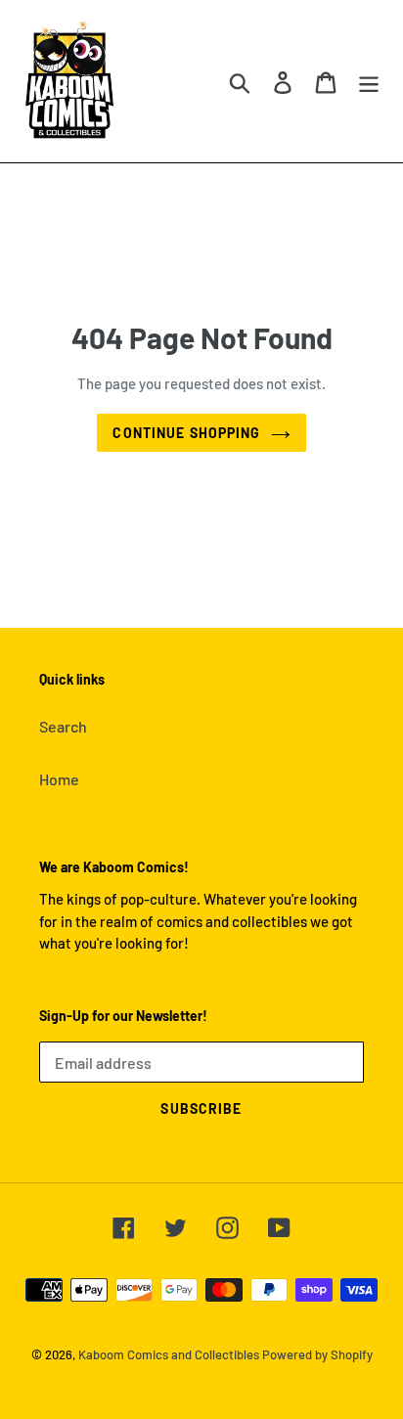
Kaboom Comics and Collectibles (168, 1354)
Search (63, 726)
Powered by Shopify (317, 1354)
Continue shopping (186, 432)
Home (59, 779)
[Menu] (368, 81)
